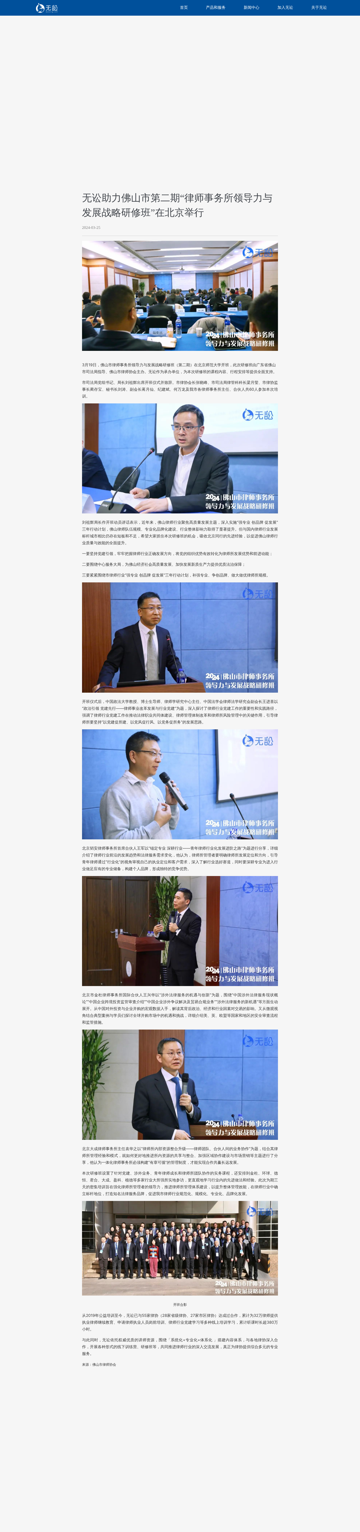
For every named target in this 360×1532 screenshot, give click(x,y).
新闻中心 (251, 8)
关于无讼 (319, 8)
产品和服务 (216, 8)
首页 (184, 8)
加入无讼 (285, 8)
